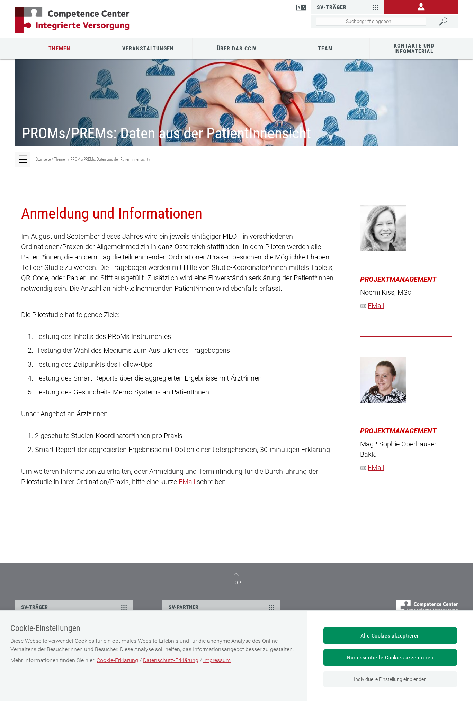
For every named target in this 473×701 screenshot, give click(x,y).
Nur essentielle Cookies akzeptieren (390, 657)
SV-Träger (332, 7)
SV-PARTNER (183, 607)
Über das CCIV (237, 48)
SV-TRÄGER (34, 607)
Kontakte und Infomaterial (414, 48)
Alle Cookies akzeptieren (390, 635)
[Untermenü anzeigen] (23, 160)
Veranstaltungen (148, 48)
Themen (59, 48)
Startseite (43, 159)
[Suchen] (447, 21)
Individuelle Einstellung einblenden (390, 679)
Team (325, 48)
